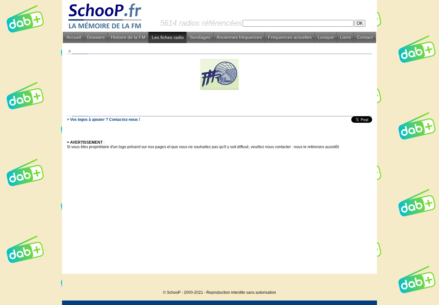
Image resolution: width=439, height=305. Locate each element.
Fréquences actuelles (290, 37)
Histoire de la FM (128, 37)
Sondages (200, 37)
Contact (365, 37)
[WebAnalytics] (364, 282)
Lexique (326, 37)
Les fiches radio (168, 37)
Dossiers (96, 37)
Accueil (74, 37)
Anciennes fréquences (239, 37)
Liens (345, 37)
